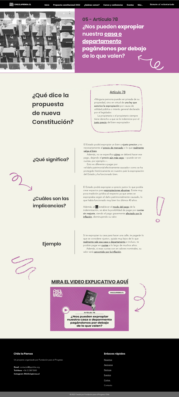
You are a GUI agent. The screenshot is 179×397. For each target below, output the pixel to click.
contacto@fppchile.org (30, 367)
